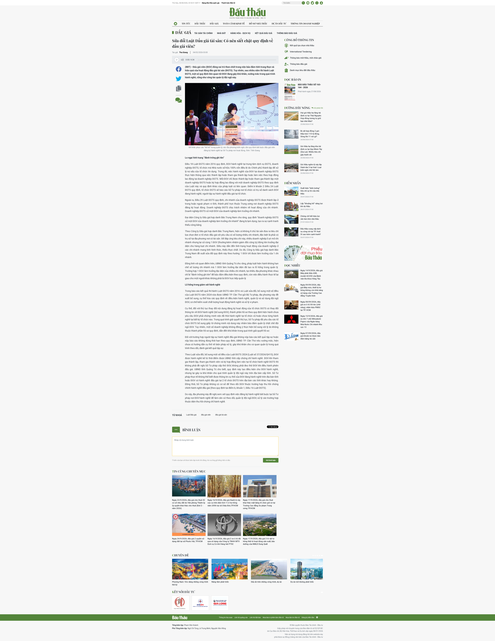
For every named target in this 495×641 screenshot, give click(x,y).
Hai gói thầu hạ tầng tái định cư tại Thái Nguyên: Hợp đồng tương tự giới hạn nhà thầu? (310, 117)
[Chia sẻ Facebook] (308, 3)
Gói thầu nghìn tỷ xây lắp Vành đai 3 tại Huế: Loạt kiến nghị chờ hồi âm (311, 167)
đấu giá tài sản (221, 415)
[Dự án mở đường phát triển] (230, 569)
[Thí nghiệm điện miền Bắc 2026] (200, 603)
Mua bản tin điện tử (293, 617)
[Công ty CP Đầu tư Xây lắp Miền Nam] (179, 603)
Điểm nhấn (292, 183)
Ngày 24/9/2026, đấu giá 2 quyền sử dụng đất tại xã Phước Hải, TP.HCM (188, 540)
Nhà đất (221, 33)
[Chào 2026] (308, 569)
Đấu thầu (200, 23)
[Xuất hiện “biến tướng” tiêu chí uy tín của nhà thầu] (291, 191)
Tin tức (186, 23)
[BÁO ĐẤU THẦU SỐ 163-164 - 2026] (290, 92)
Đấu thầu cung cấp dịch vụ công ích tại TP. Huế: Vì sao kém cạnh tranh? (310, 231)
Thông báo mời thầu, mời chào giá (305, 58)
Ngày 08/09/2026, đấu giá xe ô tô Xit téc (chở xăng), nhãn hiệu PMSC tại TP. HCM (310, 306)
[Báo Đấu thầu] (179, 617)
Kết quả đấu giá (263, 33)
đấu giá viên (206, 415)
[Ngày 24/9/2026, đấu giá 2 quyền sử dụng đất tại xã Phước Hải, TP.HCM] (189, 525)
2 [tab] (316, 555)
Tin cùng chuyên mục (189, 471)
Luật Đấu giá (191, 415)
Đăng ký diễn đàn (308, 617)
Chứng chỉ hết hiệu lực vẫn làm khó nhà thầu (310, 217)
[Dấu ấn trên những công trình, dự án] (190, 569)
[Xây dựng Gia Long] (219, 603)
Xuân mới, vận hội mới (260, 582)
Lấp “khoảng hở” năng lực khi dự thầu (311, 204)
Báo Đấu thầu (247, 13)
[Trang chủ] (175, 23)
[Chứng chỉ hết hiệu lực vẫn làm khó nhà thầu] (291, 219)
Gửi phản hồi (318, 108)
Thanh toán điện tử (228, 3)
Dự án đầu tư (279, 23)
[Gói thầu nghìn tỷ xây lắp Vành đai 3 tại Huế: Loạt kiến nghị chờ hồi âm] (291, 167)
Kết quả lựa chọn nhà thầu (302, 45)
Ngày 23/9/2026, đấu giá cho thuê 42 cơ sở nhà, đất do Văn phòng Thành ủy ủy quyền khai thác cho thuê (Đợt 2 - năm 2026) (188, 504)
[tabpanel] (190, 571)
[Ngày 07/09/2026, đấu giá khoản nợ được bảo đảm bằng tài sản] (291, 336)
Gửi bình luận (271, 460)
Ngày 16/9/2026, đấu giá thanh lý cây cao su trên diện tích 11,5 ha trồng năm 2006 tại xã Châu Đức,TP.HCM (224, 503)
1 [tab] (314, 555)
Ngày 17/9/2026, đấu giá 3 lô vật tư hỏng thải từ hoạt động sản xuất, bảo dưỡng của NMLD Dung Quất (259, 541)
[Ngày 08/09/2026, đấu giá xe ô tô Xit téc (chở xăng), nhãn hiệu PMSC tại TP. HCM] (291, 304)
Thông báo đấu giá (287, 33)
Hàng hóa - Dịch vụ (240, 33)
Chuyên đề (180, 555)
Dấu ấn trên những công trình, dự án (187, 582)
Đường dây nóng (297, 108)
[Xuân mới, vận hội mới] (269, 569)
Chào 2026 (295, 582)
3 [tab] (318, 555)
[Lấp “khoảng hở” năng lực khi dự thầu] (291, 206)
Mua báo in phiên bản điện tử (273, 617)
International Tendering (301, 51)
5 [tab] (322, 555)
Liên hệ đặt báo (255, 617)
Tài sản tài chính (203, 33)
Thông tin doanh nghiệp (305, 23)
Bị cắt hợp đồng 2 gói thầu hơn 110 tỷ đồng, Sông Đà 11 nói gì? (309, 134)
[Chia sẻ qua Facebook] (179, 69)
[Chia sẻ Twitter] (312, 3)
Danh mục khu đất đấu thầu (302, 70)
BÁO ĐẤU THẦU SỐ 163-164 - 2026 (309, 86)
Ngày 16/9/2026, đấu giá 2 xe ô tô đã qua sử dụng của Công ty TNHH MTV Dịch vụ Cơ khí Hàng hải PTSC (224, 541)
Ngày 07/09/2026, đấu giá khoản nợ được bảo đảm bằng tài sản (310, 336)
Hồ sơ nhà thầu (258, 23)
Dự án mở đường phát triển (223, 582)
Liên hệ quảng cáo (241, 617)
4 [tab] (320, 555)
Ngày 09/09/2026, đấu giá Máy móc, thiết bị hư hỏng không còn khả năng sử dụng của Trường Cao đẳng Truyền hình (311, 290)
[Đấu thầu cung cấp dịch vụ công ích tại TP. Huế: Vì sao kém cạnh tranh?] (291, 231)
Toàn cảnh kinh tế (234, 23)
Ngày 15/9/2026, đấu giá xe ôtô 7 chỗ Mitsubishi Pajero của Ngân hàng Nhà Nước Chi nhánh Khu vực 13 (311, 321)
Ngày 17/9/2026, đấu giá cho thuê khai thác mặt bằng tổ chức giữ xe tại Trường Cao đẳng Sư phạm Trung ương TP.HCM (259, 504)
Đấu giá (214, 23)
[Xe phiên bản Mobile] (317, 3)
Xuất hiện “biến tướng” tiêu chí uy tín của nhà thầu (310, 191)
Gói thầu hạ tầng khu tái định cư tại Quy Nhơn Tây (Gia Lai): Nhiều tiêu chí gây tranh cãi (311, 150)
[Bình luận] (179, 98)
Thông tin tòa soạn (225, 617)
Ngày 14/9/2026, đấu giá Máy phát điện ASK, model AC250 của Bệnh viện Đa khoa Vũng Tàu (311, 274)
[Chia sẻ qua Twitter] (179, 79)
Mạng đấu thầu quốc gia (210, 3)
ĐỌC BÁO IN (292, 79)
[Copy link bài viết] (179, 88)
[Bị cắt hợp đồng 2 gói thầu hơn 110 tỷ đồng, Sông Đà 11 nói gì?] (291, 134)
